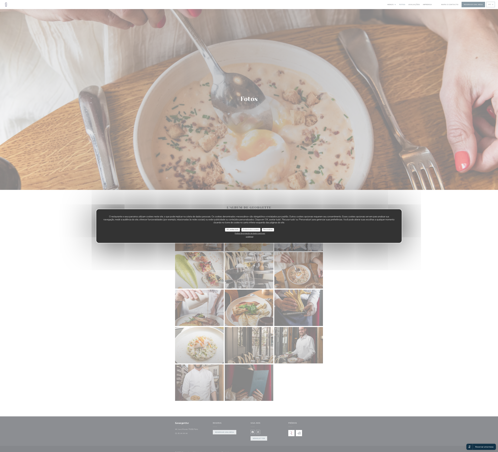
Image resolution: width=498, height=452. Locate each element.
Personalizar (268, 229)
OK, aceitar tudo (232, 229)
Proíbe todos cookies (251, 229)
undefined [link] (249, 236)
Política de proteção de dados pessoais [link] (250, 233)
